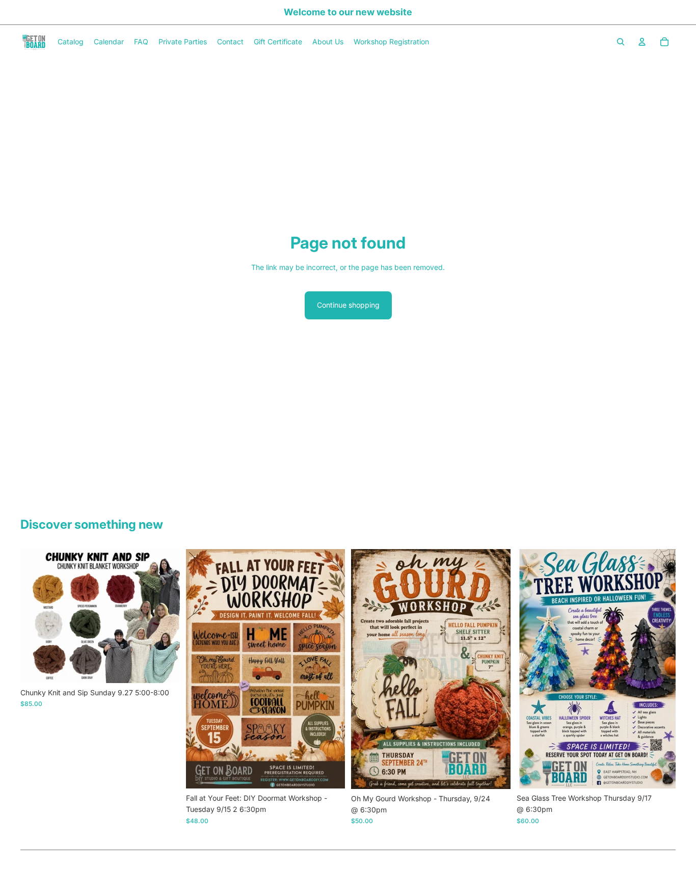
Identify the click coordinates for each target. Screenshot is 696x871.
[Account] (642, 42)
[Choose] (164, 667)
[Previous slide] (35, 616)
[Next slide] (164, 616)
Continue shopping (348, 305)
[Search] (620, 42)
